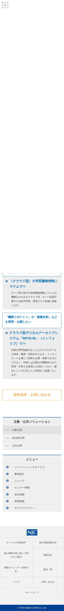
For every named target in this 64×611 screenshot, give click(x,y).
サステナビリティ (24, 507)
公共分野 (17, 445)
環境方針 (48, 555)
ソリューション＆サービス (29, 467)
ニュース (19, 480)
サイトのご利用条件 (16, 542)
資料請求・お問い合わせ (32, 395)
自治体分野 (18, 437)
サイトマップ (32, 592)
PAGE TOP (59, 590)
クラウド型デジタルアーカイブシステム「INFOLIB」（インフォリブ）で (33, 338)
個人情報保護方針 (48, 542)
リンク (16, 582)
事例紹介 (19, 474)
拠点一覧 (48, 569)
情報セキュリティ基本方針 (16, 569)
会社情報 (19, 494)
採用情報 (19, 501)
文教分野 (17, 429)
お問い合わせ (48, 582)
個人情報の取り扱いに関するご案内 (16, 555)
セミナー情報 (22, 487)
